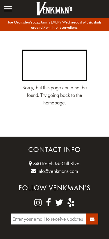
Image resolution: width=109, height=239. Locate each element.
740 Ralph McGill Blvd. (56, 163)
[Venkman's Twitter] (59, 202)
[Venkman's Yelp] (71, 202)
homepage (54, 102)
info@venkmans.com (57, 171)
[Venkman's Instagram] (38, 202)
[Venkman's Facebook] (48, 202)
